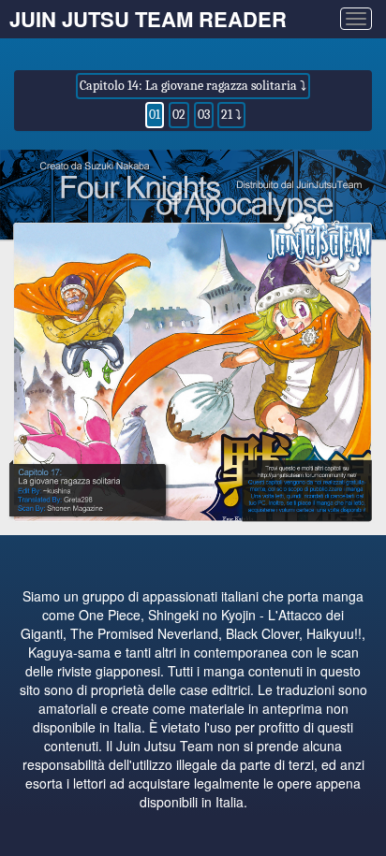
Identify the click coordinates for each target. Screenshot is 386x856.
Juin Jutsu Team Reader (148, 19)
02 (179, 115)
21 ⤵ (231, 115)
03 (204, 115)
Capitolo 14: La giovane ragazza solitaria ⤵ (193, 86)
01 (154, 115)
